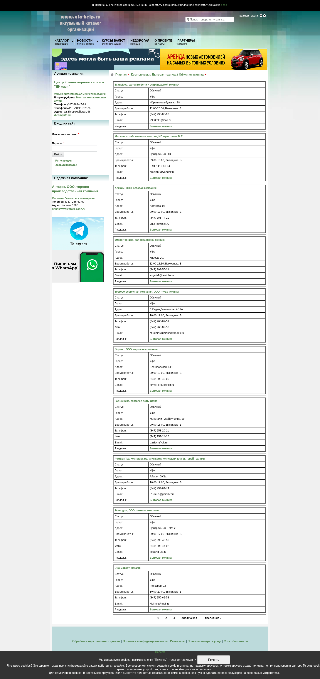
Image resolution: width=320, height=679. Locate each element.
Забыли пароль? (66, 164)
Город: (119, 96)
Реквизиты (177, 641)
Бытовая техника (161, 126)
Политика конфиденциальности (145, 641)
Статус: (119, 90)
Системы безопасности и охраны (73, 198)
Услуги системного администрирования (80, 94)
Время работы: (124, 108)
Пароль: (58, 143)
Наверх (160, 652)
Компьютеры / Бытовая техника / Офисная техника (167, 74)
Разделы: (120, 126)
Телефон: (120, 114)
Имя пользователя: (65, 134)
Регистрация (63, 160)
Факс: (118, 327)
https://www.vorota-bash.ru (68, 209)
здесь (224, 5)
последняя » (213, 618)
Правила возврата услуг (204, 641)
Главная (121, 74)
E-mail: (119, 120)
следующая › (190, 618)
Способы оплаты (236, 641)
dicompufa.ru (62, 115)
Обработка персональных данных (96, 641)
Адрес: (119, 102)
